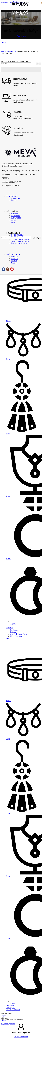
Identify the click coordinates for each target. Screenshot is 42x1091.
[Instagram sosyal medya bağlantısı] (7, 269)
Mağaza (13, 51)
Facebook (14, 259)
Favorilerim (15, 216)
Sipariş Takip (13, 221)
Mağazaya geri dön (8, 1024)
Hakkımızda (15, 198)
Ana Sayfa (5, 51)
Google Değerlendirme (18, 634)
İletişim (13, 200)
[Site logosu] (20, 8)
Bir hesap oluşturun (21, 1037)
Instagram (14, 257)
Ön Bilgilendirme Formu (20, 239)
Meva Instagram (16, 636)
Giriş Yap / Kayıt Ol (13, 1010)
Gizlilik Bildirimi (17, 235)
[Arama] (38, 64)
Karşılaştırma (16, 218)
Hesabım (14, 214)
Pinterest (14, 261)
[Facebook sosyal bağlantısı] (3, 269)
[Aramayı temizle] (34, 63)
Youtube (14, 263)
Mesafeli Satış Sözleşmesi (20, 241)
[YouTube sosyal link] (12, 269)
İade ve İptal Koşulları (19, 243)
